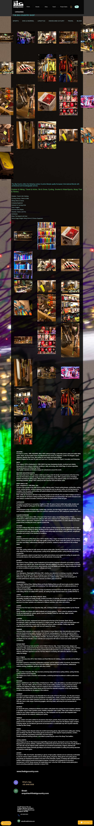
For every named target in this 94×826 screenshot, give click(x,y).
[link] (72, 5)
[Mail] (16, 791)
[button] (71, 7)
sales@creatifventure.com (28, 821)
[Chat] (16, 782)
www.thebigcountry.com (27, 771)
